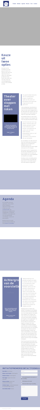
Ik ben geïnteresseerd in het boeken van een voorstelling (29, 378)
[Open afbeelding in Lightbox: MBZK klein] (13, 235)
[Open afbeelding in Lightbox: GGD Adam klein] (30, 235)
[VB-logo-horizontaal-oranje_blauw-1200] (7, 401)
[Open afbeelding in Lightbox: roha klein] (21, 235)
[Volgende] (35, 235)
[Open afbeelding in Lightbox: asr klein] (17, 235)
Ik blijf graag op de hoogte (27, 381)
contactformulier (5, 209)
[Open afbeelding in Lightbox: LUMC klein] (9, 235)
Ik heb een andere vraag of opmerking (29, 383)
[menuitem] (14, 3)
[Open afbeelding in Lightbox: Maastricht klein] (26, 235)
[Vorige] (4, 235)
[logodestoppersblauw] (6, 3)
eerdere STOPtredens (9, 223)
